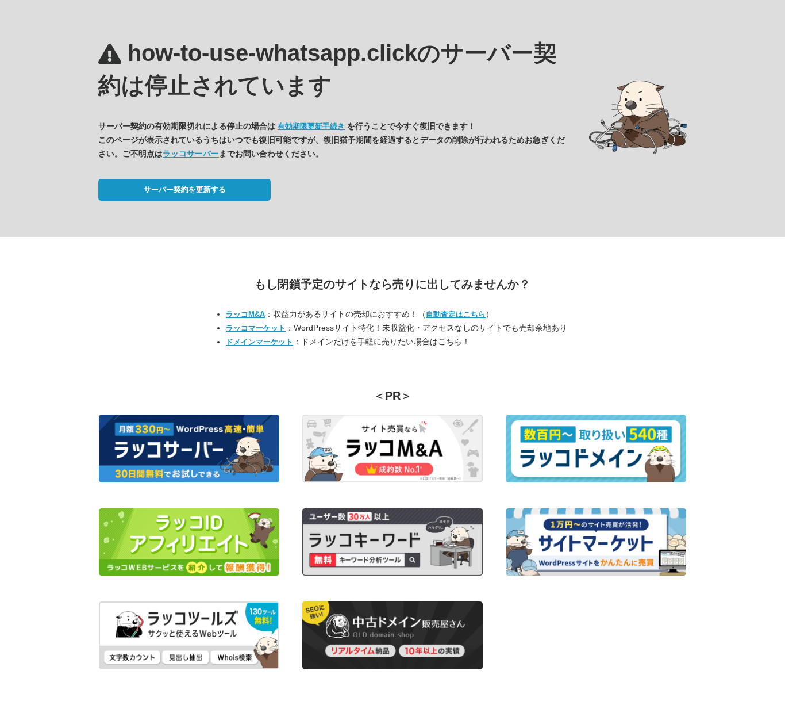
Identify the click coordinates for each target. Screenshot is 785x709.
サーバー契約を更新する (185, 189)
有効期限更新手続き (311, 126)
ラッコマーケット (256, 328)
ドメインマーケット (259, 342)
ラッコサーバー (191, 153)
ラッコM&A (245, 314)
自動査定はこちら (456, 314)
